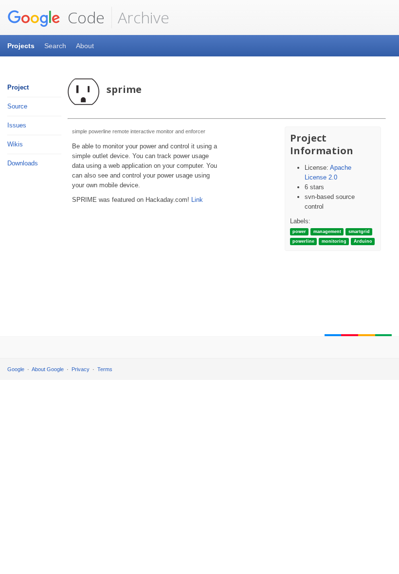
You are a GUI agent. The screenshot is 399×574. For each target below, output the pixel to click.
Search (55, 46)
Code (84, 17)
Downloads (22, 163)
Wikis (15, 144)
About (85, 46)
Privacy (81, 369)
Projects (21, 46)
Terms (104, 369)
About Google (48, 369)
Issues (16, 125)
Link (197, 199)
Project (18, 87)
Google (15, 369)
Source (17, 106)
